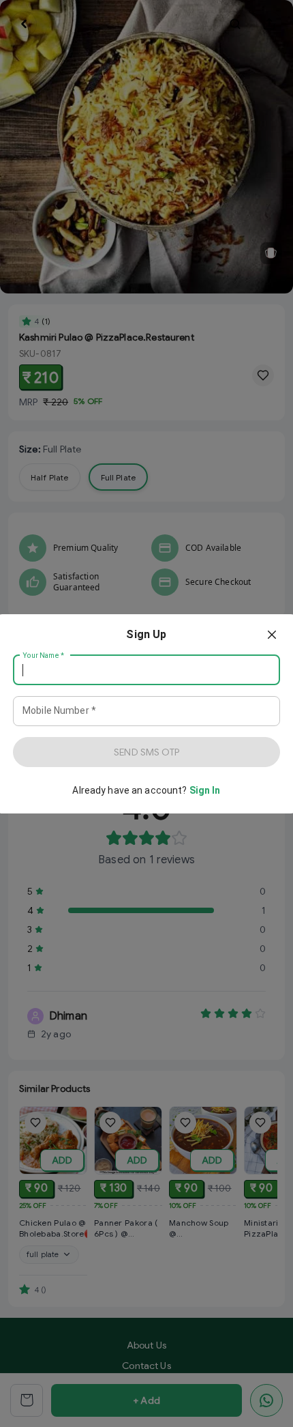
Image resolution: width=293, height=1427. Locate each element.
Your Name (43, 655)
